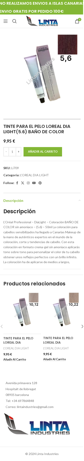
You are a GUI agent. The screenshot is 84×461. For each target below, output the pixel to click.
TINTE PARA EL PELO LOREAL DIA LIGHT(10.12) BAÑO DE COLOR (20, 345)
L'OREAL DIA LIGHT (34, 175)
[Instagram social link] (28, 183)
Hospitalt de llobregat (21, 389)
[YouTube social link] (34, 183)
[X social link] (23, 183)
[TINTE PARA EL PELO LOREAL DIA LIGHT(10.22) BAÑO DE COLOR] (62, 313)
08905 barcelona (17, 395)
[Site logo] (42, 21)
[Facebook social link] (17, 183)
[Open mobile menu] (5, 21)
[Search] (14, 21)
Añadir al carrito (43, 151)
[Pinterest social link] (40, 183)
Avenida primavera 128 (21, 383)
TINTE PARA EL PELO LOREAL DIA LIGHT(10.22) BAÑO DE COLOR (60, 344)
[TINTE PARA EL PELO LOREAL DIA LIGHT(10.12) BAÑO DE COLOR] (22, 313)
